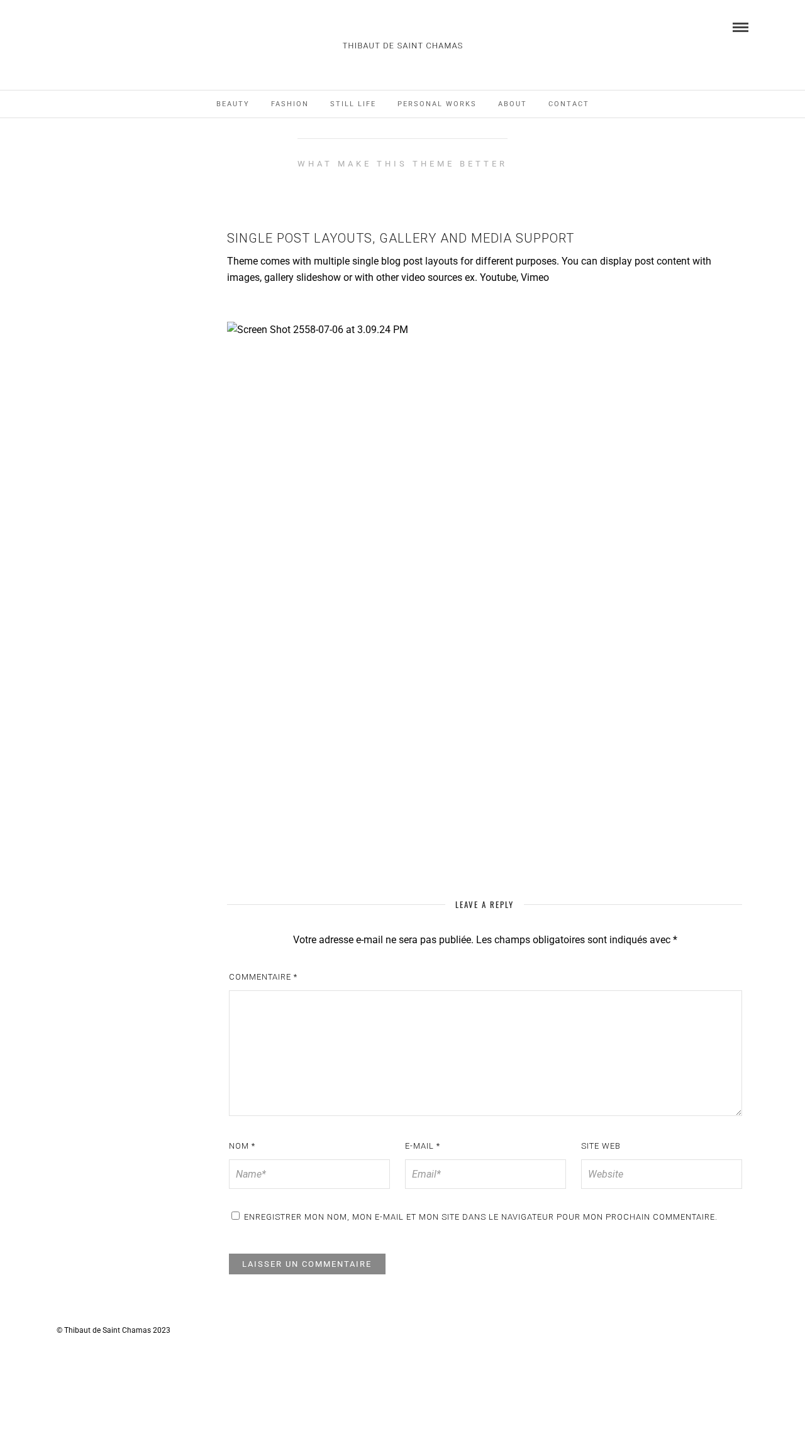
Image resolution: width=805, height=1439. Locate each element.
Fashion (290, 104)
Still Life (353, 104)
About (512, 104)
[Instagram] (61, 26)
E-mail (422, 1146)
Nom (242, 1146)
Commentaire (263, 977)
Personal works (437, 104)
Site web (601, 1146)
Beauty (233, 104)
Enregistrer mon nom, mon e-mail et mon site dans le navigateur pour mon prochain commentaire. (481, 1217)
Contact (568, 104)
